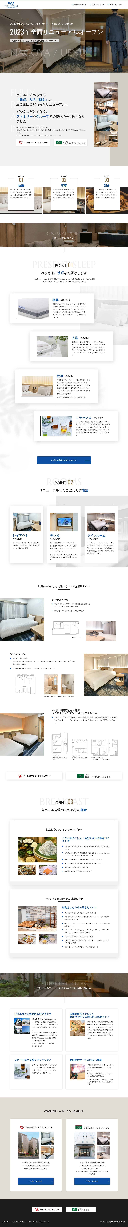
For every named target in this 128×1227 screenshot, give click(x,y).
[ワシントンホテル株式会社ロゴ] (11, 4)
